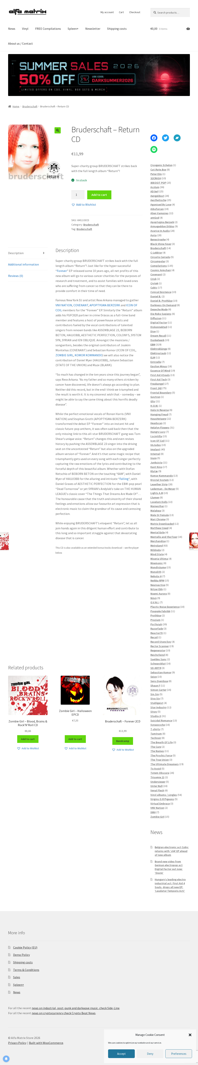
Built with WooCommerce (46, 1043)
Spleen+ (73, 29)
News (11, 29)
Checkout (134, 12)
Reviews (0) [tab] (15, 276)
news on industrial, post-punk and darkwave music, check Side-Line (75, 1008)
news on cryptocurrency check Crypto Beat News (64, 1013)
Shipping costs (117, 29)
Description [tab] (16, 253)
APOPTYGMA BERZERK (105, 305)
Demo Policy (21, 955)
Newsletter (92, 29)
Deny (150, 1054)
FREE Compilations (48, 29)
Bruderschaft (29, 106)
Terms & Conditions (26, 970)
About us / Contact (20, 43)
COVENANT (80, 305)
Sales (16, 977)
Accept (121, 1054)
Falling (124, 479)
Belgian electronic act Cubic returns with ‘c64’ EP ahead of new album (172, 851)
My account (107, 12)
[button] (190, 1035)
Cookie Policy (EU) (25, 947)
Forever (62, 271)
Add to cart (99, 195)
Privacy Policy (17, 1043)
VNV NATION (63, 305)
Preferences (178, 1054)
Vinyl (25, 29)
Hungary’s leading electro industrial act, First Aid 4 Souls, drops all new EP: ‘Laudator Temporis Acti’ (170, 885)
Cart (121, 12)
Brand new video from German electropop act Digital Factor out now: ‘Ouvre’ (169, 867)
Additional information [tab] (23, 264)
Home (16, 106)
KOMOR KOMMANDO (88, 355)
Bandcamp (122, 741)
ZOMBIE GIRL (64, 355)
